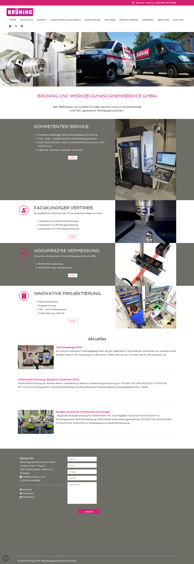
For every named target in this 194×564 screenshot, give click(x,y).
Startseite (27, 489)
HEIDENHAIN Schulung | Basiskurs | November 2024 (48, 379)
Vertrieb (109, 20)
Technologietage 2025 (69, 347)
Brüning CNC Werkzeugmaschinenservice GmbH (20, 12)
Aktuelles (26, 20)
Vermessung (92, 20)
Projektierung (128, 20)
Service (41, 20)
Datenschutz (28, 497)
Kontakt (178, 20)
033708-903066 (30, 480)
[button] (6, 558)
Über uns (163, 20)
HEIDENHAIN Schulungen (65, 20)
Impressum (28, 493)
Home (12, 20)
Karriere (147, 20)
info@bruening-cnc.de (34, 477)
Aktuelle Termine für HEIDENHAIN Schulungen (83, 411)
